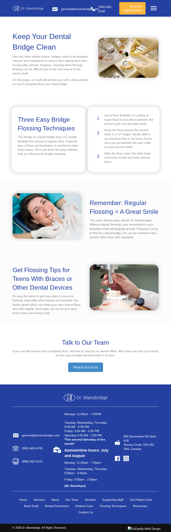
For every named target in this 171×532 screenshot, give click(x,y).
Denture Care (84, 506)
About (55, 499)
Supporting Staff (112, 499)
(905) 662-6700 (32, 448)
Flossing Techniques (113, 506)
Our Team (72, 499)
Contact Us (85, 512)
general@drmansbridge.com (80, 9)
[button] (153, 8)
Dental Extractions (57, 506)
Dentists (90, 499)
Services (39, 499)
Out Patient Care (141, 499)
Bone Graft (31, 506)
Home (23, 499)
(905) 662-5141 (32, 461)
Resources (140, 506)
